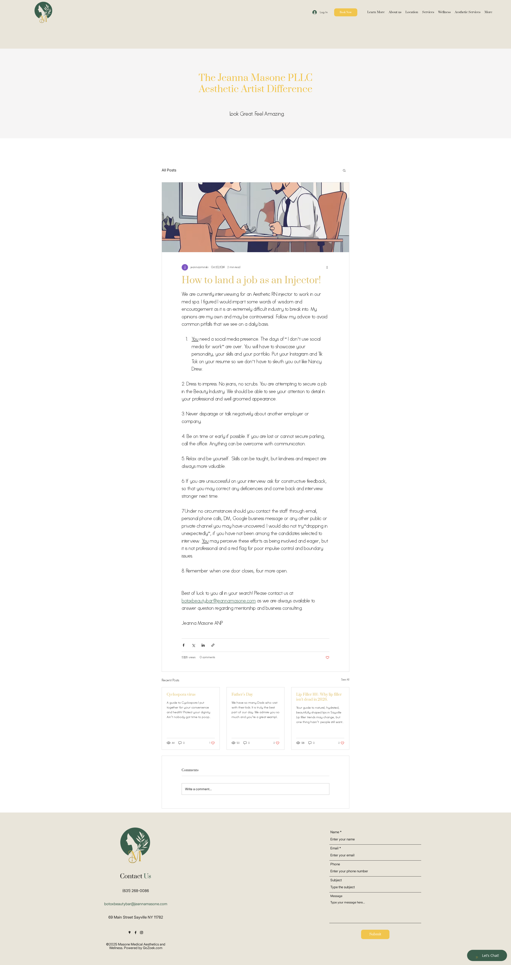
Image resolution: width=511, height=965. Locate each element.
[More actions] (327, 267)
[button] (376, 12)
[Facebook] (136, 933)
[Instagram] (142, 933)
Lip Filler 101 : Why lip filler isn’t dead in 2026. (319, 697)
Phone (335, 864)
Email (334, 848)
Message (336, 895)
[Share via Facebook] (183, 645)
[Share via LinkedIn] (203, 645)
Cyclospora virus (181, 694)
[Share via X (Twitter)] (193, 645)
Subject (336, 880)
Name (334, 832)
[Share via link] (213, 645)
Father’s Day (242, 694)
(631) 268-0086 (135, 890)
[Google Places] (130, 933)
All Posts (169, 170)
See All (345, 679)
